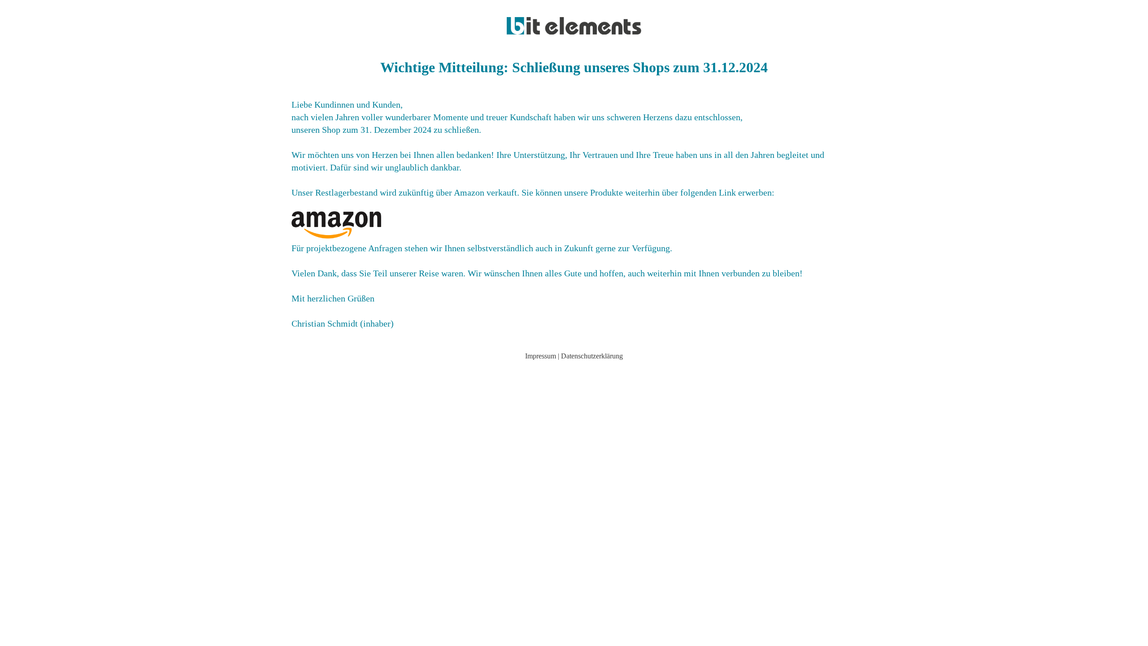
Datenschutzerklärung (592, 356)
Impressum (540, 356)
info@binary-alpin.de (574, 371)
